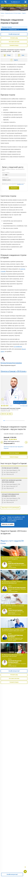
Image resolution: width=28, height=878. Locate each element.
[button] (25, 867)
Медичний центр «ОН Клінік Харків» (13, 13)
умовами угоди (20, 184)
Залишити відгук (14, 45)
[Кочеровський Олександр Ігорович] (14, 395)
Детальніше (19, 5)
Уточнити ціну (14, 38)
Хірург (10, 413)
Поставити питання (14, 41)
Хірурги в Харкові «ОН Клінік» (14, 371)
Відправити (14, 187)
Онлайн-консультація (21, 402)
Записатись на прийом (8, 524)
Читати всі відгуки (14, 453)
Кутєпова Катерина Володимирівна (11, 363)
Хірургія (24, 13)
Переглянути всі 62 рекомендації (10, 507)
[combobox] (5, 174)
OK (24, 5)
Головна (2, 13)
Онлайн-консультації (14, 34)
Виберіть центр (5, 177)
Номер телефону (5, 172)
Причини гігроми (7, 27)
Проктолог (4, 413)
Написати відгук (14, 457)
